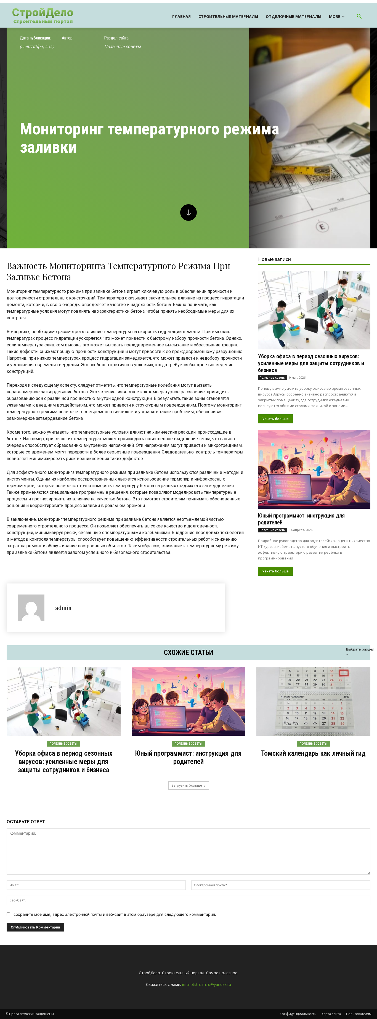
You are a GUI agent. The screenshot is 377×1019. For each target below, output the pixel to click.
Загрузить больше (186, 785)
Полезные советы (122, 46)
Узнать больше (275, 419)
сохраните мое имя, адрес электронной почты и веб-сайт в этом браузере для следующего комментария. (115, 914)
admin (63, 608)
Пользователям (358, 1014)
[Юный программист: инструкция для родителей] (314, 469)
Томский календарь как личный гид (313, 753)
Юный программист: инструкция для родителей (188, 757)
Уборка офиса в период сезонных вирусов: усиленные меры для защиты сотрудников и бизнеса (311, 363)
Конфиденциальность (298, 1014)
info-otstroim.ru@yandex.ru (206, 984)
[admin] (34, 608)
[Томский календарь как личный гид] (313, 701)
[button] (359, 17)
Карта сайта (331, 1014)
